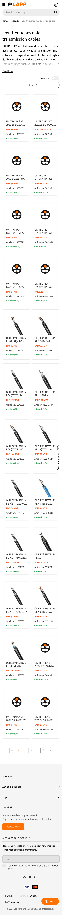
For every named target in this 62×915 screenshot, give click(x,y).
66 (44, 750)
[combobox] (31, 12)
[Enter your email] (56, 859)
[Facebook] (24, 877)
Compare (44, 78)
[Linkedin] (35, 877)
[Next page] (50, 750)
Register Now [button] (13, 826)
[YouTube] (30, 877)
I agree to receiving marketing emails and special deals (33, 867)
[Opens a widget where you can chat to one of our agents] (50, 901)
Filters (30, 85)
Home (5, 21)
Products (15, 21)
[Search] (56, 12)
